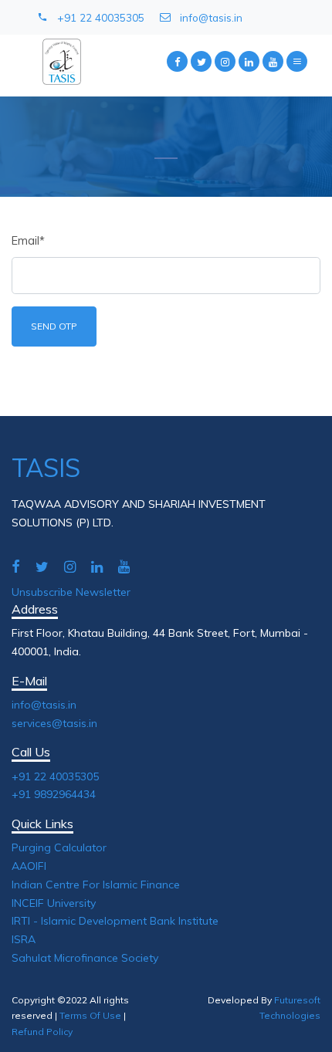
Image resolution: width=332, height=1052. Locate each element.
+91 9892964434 (54, 794)
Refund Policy (42, 1031)
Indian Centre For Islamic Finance (96, 884)
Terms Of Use (90, 1015)
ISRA (24, 939)
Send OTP (54, 326)
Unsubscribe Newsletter (71, 592)
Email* (28, 241)
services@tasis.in (54, 723)
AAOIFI (29, 866)
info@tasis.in (211, 17)
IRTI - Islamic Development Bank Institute (115, 921)
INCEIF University (54, 903)
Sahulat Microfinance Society (85, 958)
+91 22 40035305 (100, 17)
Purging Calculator (59, 847)
